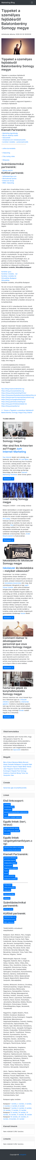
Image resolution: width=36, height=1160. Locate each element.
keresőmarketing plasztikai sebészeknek (16, 812)
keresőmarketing (9, 807)
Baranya (15, 762)
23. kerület (20, 1119)
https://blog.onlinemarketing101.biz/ (13, 393)
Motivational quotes (9, 178)
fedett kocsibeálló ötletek (11, 828)
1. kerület (13, 1104)
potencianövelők (22, 142)
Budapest (17, 764)
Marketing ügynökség (10, 133)
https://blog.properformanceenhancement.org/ (17, 397)
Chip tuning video (8, 156)
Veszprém (7, 775)
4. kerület (6, 1106)
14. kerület (21, 1112)
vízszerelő (7, 804)
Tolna (23, 773)
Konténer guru (6, 272)
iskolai (23, 613)
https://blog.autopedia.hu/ (10, 406)
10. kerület (7, 1110)
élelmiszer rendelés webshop (12, 817)
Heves (29, 766)
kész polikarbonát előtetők (11, 831)
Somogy (23, 771)
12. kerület (22, 1110)
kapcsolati (16, 750)
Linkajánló (22, 1154)
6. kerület (21, 1106)
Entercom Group (8, 181)
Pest (19, 771)
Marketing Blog (8, 2)
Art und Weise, (24, 459)
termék (21, 710)
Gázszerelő (6, 137)
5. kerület (14, 1106)
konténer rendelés (8, 142)
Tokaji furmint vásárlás (10, 868)
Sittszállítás (5, 280)
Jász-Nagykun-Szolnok (11, 769)
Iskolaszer (9, 567)
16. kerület (12, 1114)
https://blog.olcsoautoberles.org (12, 391)
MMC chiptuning (8, 183)
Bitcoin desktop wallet (10, 135)
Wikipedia (5, 160)
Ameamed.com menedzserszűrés (14, 140)
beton (5, 814)
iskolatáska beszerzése (13, 583)
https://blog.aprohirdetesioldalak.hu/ (14, 404)
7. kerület (13, 1108)
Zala (12, 775)
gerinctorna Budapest (10, 857)
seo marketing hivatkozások (12, 850)
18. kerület (28, 1114)
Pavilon (6, 871)
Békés (20, 762)
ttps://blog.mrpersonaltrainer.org (12, 389)
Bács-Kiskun (7, 762)
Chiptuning (6, 153)
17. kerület (20, 1114)
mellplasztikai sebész (10, 863)
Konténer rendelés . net (9, 274)
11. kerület (14, 1110)
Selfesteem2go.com (9, 176)
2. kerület (20, 1104)
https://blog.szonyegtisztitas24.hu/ (13, 399)
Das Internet (7, 457)
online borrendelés (8, 148)
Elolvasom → (8, 479)
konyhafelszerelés (20, 788)
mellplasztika (8, 809)
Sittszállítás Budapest (8, 278)
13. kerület (14, 1112)
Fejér (30, 764)
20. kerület (22, 1117)
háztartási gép (8, 788)
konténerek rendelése (10, 878)
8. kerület (20, 1108)
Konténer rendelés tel (8, 276)
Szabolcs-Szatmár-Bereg (12, 773)
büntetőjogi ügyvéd (9, 860)
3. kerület (28, 1104)
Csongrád (25, 764)
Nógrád (14, 771)
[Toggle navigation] (32, 2)
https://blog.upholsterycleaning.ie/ (13, 402)
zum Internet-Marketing (14, 450)
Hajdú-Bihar (22, 766)
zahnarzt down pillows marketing (13, 847)
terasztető (7, 833)
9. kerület (28, 1108)
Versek (6, 873)
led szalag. (7, 518)
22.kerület (12, 1119)
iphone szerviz (7, 170)
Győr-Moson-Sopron (10, 766)
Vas (26, 773)
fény (11, 525)
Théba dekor (8, 885)
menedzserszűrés (9, 876)
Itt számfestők (8, 865)
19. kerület (14, 1117)
